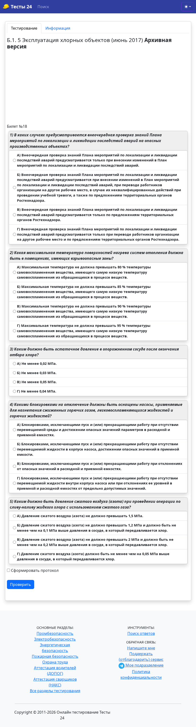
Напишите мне (141, 648)
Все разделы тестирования (55, 690)
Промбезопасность (55, 633)
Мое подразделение (144, 665)
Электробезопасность (55, 639)
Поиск (43, 6)
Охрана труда (55, 662)
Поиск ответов (141, 633)
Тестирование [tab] (24, 28)
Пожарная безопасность (55, 656)
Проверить (20, 584)
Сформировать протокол (35, 570)
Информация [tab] (57, 28)
